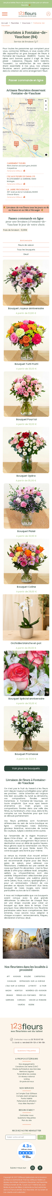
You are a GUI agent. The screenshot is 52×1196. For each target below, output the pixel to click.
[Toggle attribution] (46, 154)
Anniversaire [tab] (26, 240)
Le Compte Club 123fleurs (26, 1093)
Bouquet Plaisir (26, 531)
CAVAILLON (11, 981)
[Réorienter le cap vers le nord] (46, 109)
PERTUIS (42, 995)
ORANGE (9, 995)
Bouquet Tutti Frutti (26, 364)
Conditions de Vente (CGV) (26, 1067)
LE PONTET (32, 986)
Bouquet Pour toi (26, 419)
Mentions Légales (26, 1071)
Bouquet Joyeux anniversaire (26, 308)
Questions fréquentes (27, 1118)
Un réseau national (27, 1076)
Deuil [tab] (26, 254)
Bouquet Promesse (26, 754)
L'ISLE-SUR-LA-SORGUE (15, 986)
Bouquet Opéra (26, 475)
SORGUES (21, 1000)
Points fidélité (26, 1098)
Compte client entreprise (26, 1096)
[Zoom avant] (46, 101)
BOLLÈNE (27, 976)
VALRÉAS (21, 1004)
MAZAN (8, 990)
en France (13, 210)
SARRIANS (10, 1000)
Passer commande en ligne (26, 80)
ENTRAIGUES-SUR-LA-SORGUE (32, 981)
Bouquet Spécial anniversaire (26, 698)
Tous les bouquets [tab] (26, 249)
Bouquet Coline (26, 586)
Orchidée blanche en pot (26, 643)
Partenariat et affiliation (26, 1101)
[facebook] (40, 1168)
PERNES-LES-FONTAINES (26, 995)
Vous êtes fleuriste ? (26, 1103)
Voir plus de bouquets (26, 768)
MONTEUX (18, 990)
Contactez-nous (27, 1115)
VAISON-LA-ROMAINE (37, 1000)
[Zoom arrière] (46, 105)
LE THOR (43, 986)
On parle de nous (27, 1081)
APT (8, 976)
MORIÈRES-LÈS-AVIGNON (36, 990)
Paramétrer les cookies (26, 1074)
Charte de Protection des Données (26, 1069)
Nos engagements (27, 1064)
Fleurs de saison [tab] (26, 245)
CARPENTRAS (39, 976)
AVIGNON (17, 976)
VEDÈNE (31, 1004)
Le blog (27, 1079)
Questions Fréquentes (26, 1051)
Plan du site (26, 1120)
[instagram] (32, 1168)
